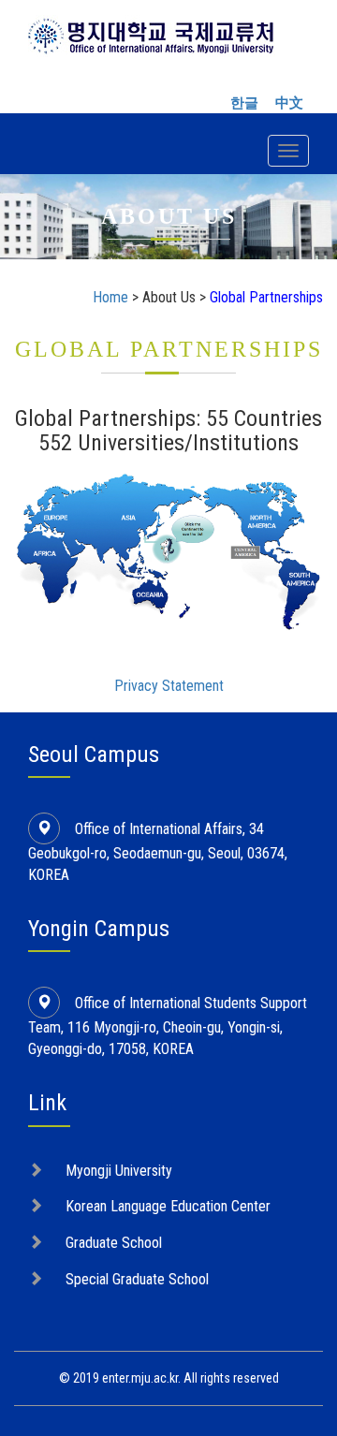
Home (110, 297)
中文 (289, 103)
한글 (244, 103)
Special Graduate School (137, 1279)
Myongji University (119, 1171)
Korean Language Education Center (168, 1206)
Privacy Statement (169, 686)
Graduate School (114, 1243)
